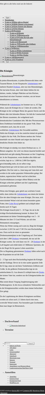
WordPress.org (14, 383)
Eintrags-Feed (14, 378)
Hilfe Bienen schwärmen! (19, 24)
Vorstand (12, 362)
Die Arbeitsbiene (21, 51)
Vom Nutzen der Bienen (18, 26)
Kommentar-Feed (15, 381)
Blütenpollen (19, 46)
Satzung (12, 360)
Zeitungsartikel (15, 352)
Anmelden (13, 376)
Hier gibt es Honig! (17, 22)
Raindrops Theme (38, 391)
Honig (17, 33)
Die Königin (19, 53)
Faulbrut (14, 59)
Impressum (13, 364)
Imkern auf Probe (15, 346)
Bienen (12, 48)
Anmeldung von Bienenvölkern (20, 366)
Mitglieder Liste (15, 358)
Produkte (13, 31)
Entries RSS (15, 391)
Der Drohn (19, 55)
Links (11, 350)
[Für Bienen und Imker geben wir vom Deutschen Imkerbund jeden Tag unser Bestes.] (17, 325)
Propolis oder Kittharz (23, 44)
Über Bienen (14, 29)
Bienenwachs (19, 35)
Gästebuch (13, 356)
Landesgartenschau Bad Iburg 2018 (21, 368)
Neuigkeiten (9, 20)
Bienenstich (14, 57)
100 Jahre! (13, 348)
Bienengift (18, 42)
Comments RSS (27, 391)
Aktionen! (13, 354)
